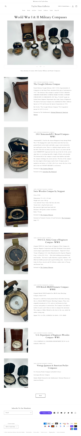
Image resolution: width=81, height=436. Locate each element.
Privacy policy (36, 432)
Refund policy (29, 432)
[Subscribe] (30, 413)
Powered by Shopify (21, 432)
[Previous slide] (37, 66)
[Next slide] (44, 66)
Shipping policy (52, 432)
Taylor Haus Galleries (12, 432)
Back (40, 396)
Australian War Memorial (50, 172)
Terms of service (44, 432)
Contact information (61, 432)
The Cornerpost (66, 218)
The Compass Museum (46, 169)
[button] (5, 6)
